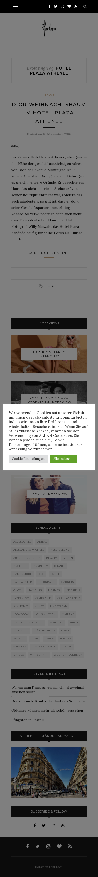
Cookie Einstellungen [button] (28, 459)
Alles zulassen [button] (63, 459)
